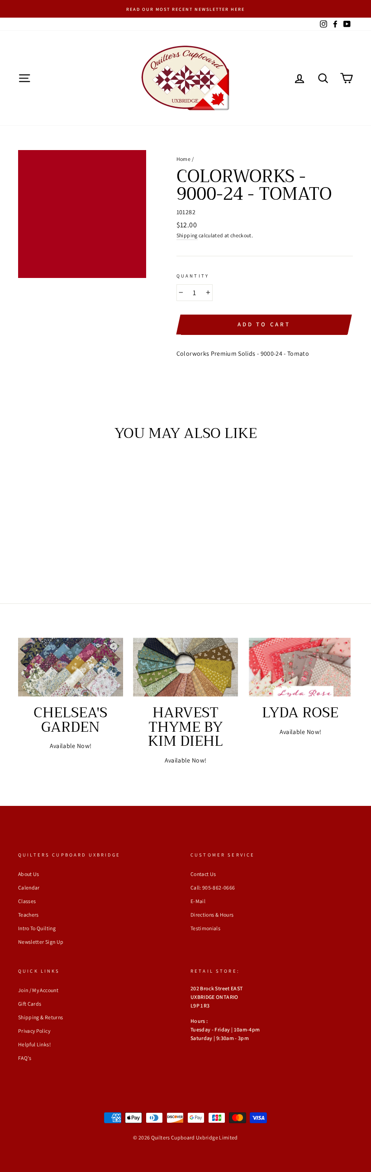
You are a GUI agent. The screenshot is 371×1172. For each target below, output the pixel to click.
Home (183, 158)
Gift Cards (30, 1003)
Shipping (187, 235)
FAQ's (25, 1057)
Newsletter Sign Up (40, 941)
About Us (28, 874)
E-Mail (197, 901)
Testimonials (205, 928)
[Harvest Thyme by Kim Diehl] (185, 667)
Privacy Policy (34, 1030)
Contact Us (203, 874)
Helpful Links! (34, 1044)
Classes (27, 901)
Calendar (29, 887)
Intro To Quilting (37, 928)
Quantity (192, 276)
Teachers (28, 914)
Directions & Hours (211, 914)
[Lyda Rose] (300, 667)
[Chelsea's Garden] (70, 667)
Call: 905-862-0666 (212, 887)
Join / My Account (38, 990)
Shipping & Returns (40, 1017)
